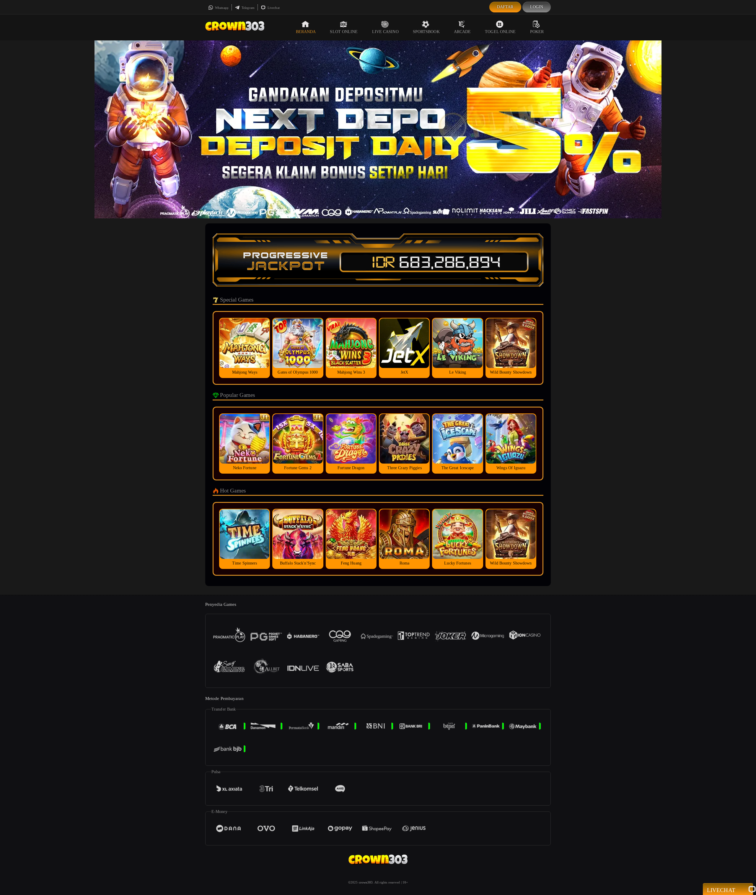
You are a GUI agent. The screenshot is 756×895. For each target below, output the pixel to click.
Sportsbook (426, 32)
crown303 (366, 882)
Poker (537, 32)
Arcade (462, 32)
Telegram (248, 7)
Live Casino (385, 32)
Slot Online (344, 32)
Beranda (306, 32)
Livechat (273, 7)
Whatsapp (221, 7)
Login (536, 7)
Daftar (505, 7)
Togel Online (500, 32)
